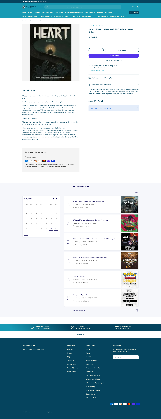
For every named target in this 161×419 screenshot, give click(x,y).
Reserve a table (47, 13)
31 (26, 233)
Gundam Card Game (104, 13)
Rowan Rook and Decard (96, 26)
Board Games (101, 16)
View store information (98, 70)
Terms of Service (72, 368)
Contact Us (70, 360)
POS (37, 412)
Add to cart (122, 50)
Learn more (43, 1)
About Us (70, 349)
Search (69, 353)
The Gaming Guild (30, 412)
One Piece (89, 13)
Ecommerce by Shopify (47, 412)
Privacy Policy (71, 372)
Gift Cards (59, 13)
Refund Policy (71, 364)
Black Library (70, 16)
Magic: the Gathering (73, 13)
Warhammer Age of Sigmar (51, 16)
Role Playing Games (84, 16)
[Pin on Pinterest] (102, 101)
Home (24, 13)
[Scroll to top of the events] (137, 310)
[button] (138, 7)
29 (51, 228)
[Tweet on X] (95, 101)
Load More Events (79, 310)
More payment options (114, 60)
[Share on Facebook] (98, 101)
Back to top (80, 334)
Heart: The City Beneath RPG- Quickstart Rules (38, 21)
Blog (68, 357)
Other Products (116, 16)
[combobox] (82, 7)
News (30, 13)
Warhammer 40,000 (29, 16)
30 (56, 228)
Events (37, 13)
